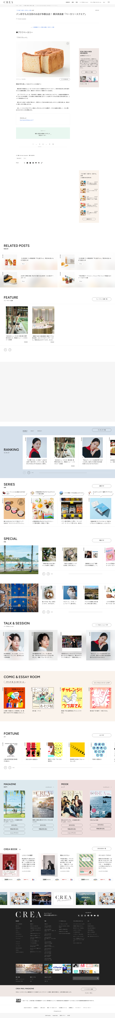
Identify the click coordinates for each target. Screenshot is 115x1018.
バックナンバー (49, 787)
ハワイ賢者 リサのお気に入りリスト (35, 931)
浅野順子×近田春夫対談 (63, 929)
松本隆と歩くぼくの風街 (63, 931)
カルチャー (18, 932)
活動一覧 (46, 981)
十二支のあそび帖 (76, 932)
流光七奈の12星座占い (92, 928)
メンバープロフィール (48, 979)
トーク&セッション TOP (102, 625)
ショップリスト (14, 833)
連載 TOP (101, 486)
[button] (5, 350)
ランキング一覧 (102, 430)
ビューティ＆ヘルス (19, 936)
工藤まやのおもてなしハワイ (35, 933)
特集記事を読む (14, 829)
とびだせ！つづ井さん (77, 930)
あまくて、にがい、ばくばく (78, 936)
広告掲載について (62, 1007)
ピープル (31, 979)
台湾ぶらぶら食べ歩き (34, 926)
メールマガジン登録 (88, 989)
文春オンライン (62, 1015)
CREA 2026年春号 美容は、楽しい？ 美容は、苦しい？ (50, 930)
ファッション (18, 938)
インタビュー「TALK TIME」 (78, 934)
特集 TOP (101, 540)
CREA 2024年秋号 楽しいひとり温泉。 (48, 953)
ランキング (18, 941)
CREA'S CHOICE (19, 948)
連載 (73, 2)
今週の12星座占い (91, 930)
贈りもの (17, 926)
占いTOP (101, 735)
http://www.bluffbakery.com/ (26, 120)
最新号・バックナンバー (20, 979)
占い (104, 2)
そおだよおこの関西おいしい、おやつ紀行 (35, 938)
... (36, 144)
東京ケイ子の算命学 (91, 932)
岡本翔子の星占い (91, 926)
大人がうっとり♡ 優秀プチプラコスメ (35, 949)
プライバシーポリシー (87, 1007)
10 (53, 144)
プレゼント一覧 (83, 83)
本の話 (68, 1015)
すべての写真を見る (64, 79)
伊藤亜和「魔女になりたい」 (78, 926)
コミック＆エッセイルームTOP (102, 683)
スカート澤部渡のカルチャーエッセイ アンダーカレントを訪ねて (78, 939)
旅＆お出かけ (19, 158)
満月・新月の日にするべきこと (93, 936)
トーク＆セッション (84, 2)
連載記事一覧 (89, 219)
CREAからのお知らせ (19, 952)
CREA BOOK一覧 (101, 848)
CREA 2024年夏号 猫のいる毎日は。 (48, 956)
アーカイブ (18, 943)
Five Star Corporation (22, 19)
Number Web (55, 1015)
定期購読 (70, 1007)
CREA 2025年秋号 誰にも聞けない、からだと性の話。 (50, 938)
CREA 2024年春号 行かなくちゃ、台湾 (48, 959)
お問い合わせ (42, 1007)
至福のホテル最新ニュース (35, 935)
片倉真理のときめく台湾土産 (35, 928)
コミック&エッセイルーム (95, 2)
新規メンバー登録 (89, 72)
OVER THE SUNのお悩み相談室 (64, 933)
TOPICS (17, 950)
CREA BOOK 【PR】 (19, 981)
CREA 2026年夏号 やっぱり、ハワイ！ (48, 927)
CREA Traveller (48, 1015)
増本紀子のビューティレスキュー (35, 952)
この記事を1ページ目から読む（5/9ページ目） (43, 27)
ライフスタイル (18, 934)
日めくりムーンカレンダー (92, 934)
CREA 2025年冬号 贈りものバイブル (48, 949)
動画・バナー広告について (52, 1007)
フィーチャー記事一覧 (101, 299)
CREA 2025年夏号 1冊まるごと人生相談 (48, 943)
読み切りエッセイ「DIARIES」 (78, 928)
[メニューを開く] (108, 2)
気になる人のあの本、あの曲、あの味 (64, 927)
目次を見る (14, 825)
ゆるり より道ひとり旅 (77, 943)
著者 (31, 981)
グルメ (25, 158)
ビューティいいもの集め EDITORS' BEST (34, 946)
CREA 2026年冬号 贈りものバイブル (48, 935)
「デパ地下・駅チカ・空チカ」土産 (25, 10)
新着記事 (68, 2)
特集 (77, 2)
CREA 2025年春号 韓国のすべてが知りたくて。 (50, 946)
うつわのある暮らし (33, 943)
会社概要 (35, 1007)
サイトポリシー (78, 1007)
